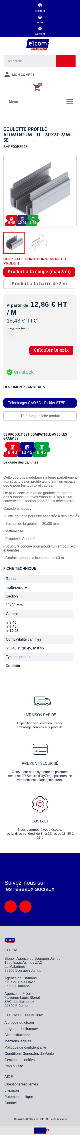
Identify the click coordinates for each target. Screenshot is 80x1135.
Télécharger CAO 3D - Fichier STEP (37, 403)
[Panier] (37, 88)
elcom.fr (40, 10)
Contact (40, 34)
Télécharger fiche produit (40, 416)
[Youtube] (25, 906)
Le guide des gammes (20, 462)
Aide (40, 22)
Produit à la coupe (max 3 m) (39, 272)
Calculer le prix (51, 350)
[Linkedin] (10, 906)
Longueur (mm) (18, 328)
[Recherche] (66, 61)
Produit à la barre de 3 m (39, 284)
